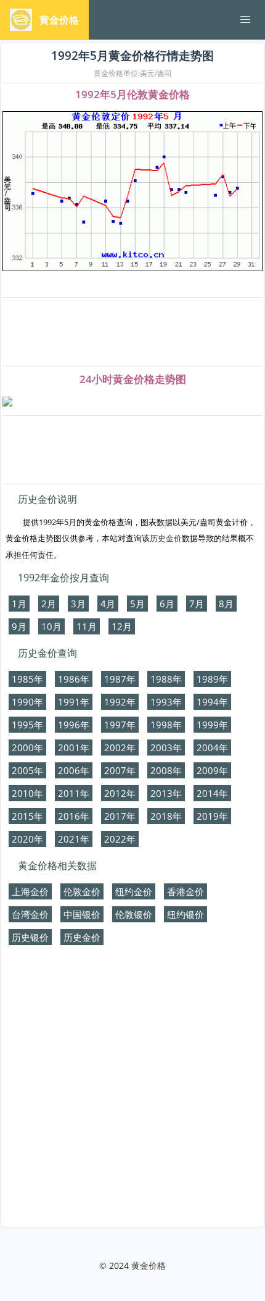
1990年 (27, 702)
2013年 (166, 793)
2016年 (73, 816)
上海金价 (30, 891)
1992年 (120, 702)
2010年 (27, 793)
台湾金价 (30, 914)
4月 (107, 603)
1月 (19, 603)
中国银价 (81, 914)
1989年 (212, 679)
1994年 (212, 702)
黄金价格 (148, 1265)
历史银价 (30, 937)
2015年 (27, 816)
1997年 (120, 724)
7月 (196, 603)
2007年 (120, 770)
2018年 (166, 816)
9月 (19, 626)
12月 (122, 626)
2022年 (120, 839)
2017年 (120, 816)
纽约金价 (133, 891)
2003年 (166, 747)
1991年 (73, 702)
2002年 (120, 747)
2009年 (212, 770)
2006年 (73, 770)
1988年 (166, 679)
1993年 (166, 702)
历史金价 (166, 538)
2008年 (166, 770)
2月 (48, 603)
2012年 (120, 793)
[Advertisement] (132, 332)
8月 (226, 603)
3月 (78, 603)
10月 (51, 626)
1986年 (73, 679)
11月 (86, 626)
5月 (137, 603)
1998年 (166, 724)
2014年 (212, 793)
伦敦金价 (81, 891)
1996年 (73, 724)
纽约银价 (185, 914)
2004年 (212, 747)
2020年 (27, 839)
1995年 (27, 724)
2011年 (73, 793)
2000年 (27, 747)
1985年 (27, 679)
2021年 (73, 839)
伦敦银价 (133, 914)
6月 (167, 603)
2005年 (27, 770)
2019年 (212, 816)
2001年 (73, 747)
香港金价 (185, 891)
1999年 (212, 724)
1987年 (120, 679)
